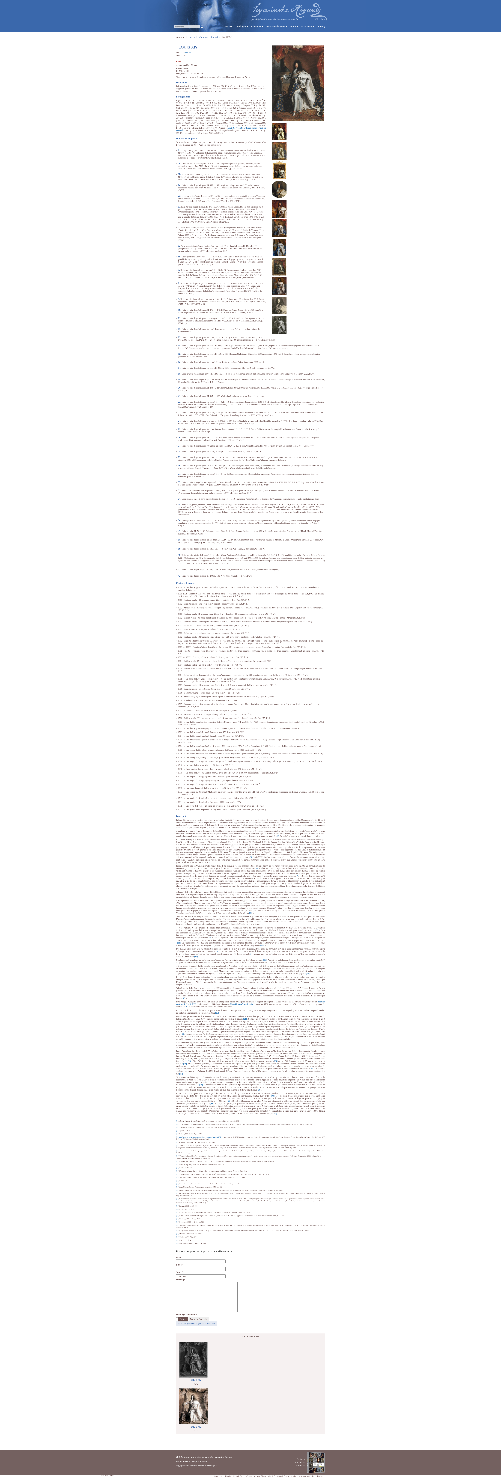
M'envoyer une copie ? (187, 1314)
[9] (317, 930)
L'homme (256, 26)
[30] (273, 1095)
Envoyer (183, 1319)
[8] (250, 913)
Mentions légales (211, 1466)
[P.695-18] (279, 170)
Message (181, 1279)
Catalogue (241, 26)
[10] (209, 937)
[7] (297, 875)
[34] (275, 1113)
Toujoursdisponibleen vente (300, 1462)
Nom (179, 1257)
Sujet (179, 1272)
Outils (293, 26)
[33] (211, 1103)
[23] (189, 1061)
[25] (185, 1063)
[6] (256, 868)
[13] (216, 951)
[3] (202, 847)
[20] (217, 1012)
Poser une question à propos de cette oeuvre (196, 1323)
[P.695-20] (279, 208)
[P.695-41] (279, 305)
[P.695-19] (279, 189)
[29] (259, 1089)
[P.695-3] (279, 150)
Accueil (228, 26)
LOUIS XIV (196, 1380)
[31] (183, 1098)
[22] (182, 1033)
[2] (278, 836)
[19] (186, 1006)
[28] (201, 1084)
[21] (245, 1018)
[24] (276, 1061)
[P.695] (298, 83)
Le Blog (321, 26)
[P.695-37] (279, 228)
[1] (207, 827)
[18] (183, 998)
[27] (181, 1073)
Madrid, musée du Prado (241, 1004)
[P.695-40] (279, 286)
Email (179, 1265)
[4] (251, 857)
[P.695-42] (279, 324)
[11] (179, 942)
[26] (311, 1068)
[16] (265, 959)
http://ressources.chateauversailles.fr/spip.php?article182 (200, 1137)
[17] (307, 973)
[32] (229, 1100)
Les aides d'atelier (275, 26)
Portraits (215, 37)
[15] (196, 956)
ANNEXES (306, 26)
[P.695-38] (279, 247)
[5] (209, 862)
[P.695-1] (279, 131)
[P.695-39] (279, 266)
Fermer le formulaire (198, 1319)
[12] (262, 945)
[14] (251, 953)
